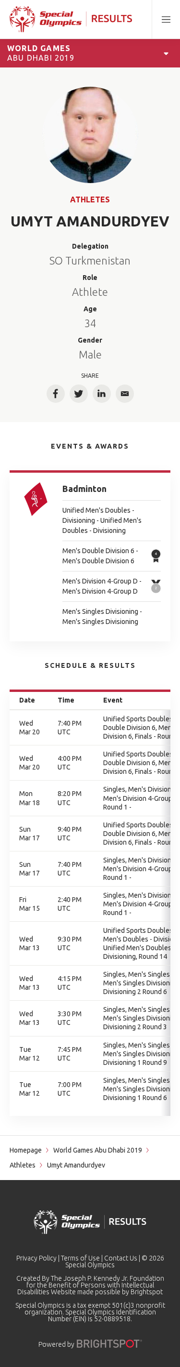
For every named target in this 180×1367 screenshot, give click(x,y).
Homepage (26, 1150)
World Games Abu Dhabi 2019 (97, 1150)
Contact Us (120, 1258)
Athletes (90, 199)
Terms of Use (80, 1258)
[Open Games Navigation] (166, 53)
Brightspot (147, 1292)
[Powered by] (109, 1344)
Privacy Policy (36, 1258)
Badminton (84, 488)
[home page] (71, 19)
